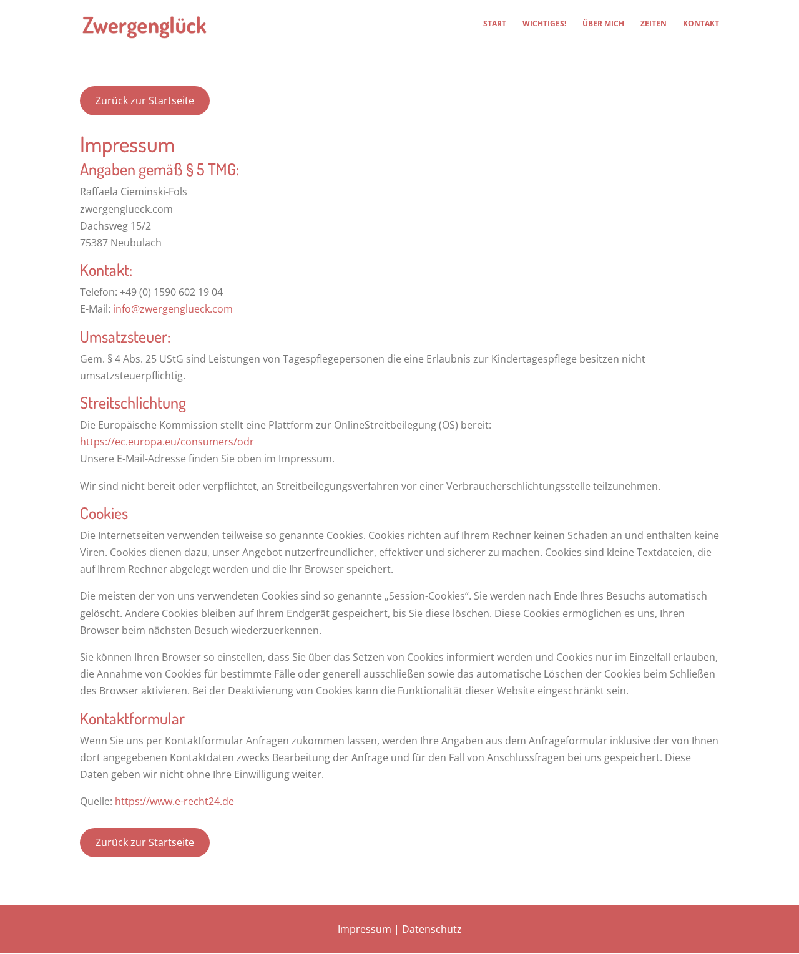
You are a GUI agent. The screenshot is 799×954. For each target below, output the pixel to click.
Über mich (603, 24)
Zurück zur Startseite (145, 100)
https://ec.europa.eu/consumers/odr (167, 442)
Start (494, 24)
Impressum (364, 929)
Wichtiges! (544, 24)
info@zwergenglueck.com (173, 309)
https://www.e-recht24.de (174, 801)
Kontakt (701, 24)
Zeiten (653, 24)
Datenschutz (432, 929)
